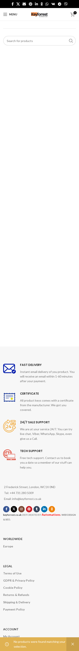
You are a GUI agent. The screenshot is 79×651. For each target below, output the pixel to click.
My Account (11, 636)
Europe (8, 546)
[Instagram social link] (21, 509)
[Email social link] (24, 4)
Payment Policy (14, 609)
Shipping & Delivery (16, 602)
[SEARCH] (71, 41)
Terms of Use (12, 573)
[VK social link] (53, 4)
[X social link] (18, 4)
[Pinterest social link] (30, 4)
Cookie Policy (12, 587)
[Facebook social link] (12, 4)
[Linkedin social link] (36, 4)
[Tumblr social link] (36, 509)
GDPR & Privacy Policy (18, 580)
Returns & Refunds (16, 595)
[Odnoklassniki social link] (41, 4)
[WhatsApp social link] (47, 4)
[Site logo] (39, 14)
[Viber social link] (66, 4)
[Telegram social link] (59, 4)
